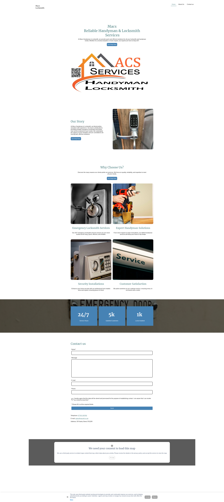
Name (73, 349)
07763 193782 (82, 415)
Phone (73, 388)
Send (112, 408)
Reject (155, 497)
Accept (112, 457)
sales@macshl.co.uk (81, 418)
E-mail (73, 380)
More (71, 500)
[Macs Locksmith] (42, 10)
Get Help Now (112, 44)
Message (74, 357)
